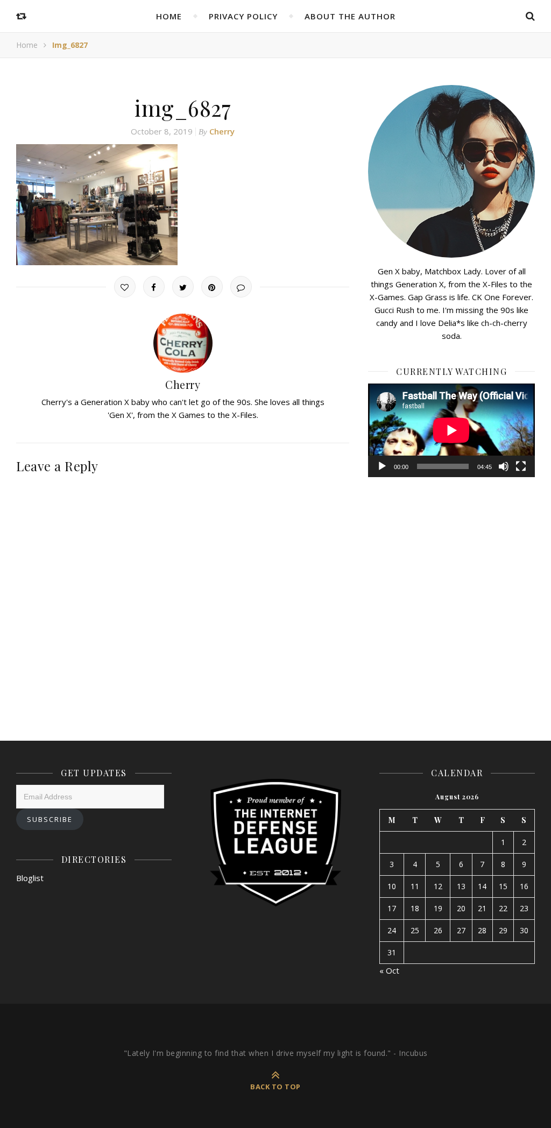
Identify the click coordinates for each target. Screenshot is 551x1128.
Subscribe (50, 819)
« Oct (389, 970)
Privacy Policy (243, 16)
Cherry (222, 131)
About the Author (350, 16)
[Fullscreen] (520, 466)
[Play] (382, 466)
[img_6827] (182, 204)
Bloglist (30, 877)
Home (169, 16)
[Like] (125, 286)
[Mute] (503, 466)
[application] (451, 430)
